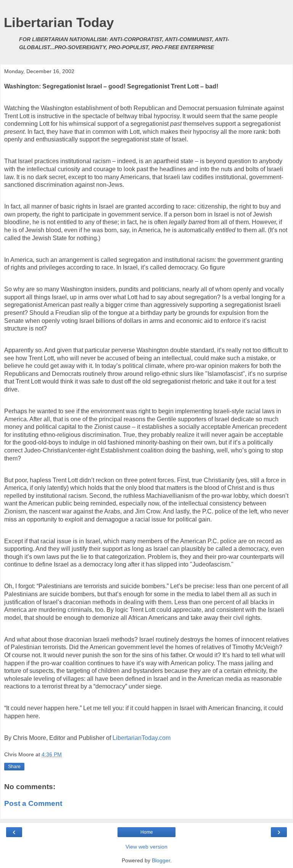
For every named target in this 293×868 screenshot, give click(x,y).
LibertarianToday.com (142, 738)
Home (146, 832)
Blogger (161, 860)
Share (14, 766)
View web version (146, 847)
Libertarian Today (59, 22)
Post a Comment (33, 803)
